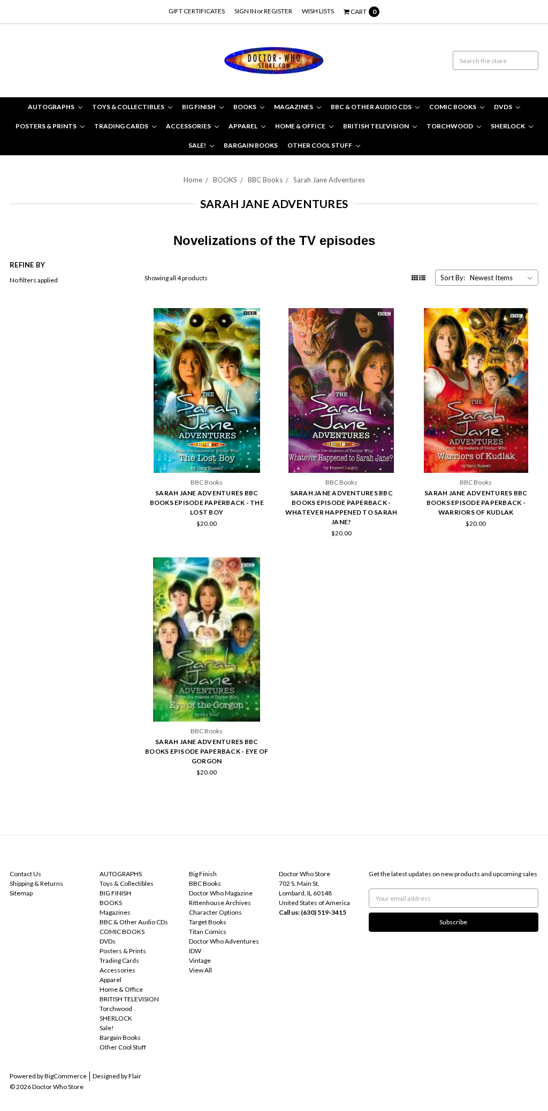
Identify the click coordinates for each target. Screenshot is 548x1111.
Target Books (207, 922)
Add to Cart (206, 448)
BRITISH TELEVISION (376, 126)
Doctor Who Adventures (224, 941)
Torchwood (450, 126)
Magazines (294, 107)
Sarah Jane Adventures (329, 179)
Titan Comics (207, 932)
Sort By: (452, 277)
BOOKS (245, 107)
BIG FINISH (199, 107)
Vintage (200, 960)
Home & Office (300, 126)
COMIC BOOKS (453, 107)
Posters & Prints (47, 126)
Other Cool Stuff (320, 145)
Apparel (243, 126)
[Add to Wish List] (258, 334)
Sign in (245, 11)
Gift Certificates (197, 11)
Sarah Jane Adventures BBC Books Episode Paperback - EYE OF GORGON (206, 751)
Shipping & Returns (36, 883)
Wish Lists (318, 11)
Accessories (189, 126)
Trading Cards (121, 126)
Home (193, 179)
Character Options (215, 912)
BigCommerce (65, 1076)
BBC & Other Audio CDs (372, 107)
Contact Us (25, 874)
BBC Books (265, 179)
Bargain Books (251, 145)
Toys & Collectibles (128, 107)
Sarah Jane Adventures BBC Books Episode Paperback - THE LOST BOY (207, 502)
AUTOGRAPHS (51, 107)
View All (200, 970)
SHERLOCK (508, 126)
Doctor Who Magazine (221, 893)
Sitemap (21, 893)
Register (278, 11)
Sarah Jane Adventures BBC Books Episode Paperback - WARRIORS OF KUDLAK (475, 502)
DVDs (503, 107)
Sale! (197, 145)
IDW (195, 951)
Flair (134, 1076)
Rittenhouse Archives (220, 903)
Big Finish (203, 874)
